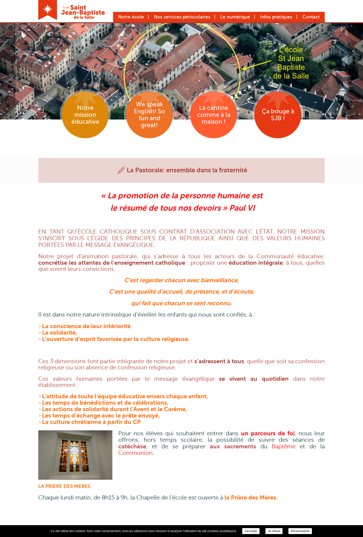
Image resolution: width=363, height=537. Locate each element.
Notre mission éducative (85, 114)
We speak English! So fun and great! (149, 115)
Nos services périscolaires (182, 17)
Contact (311, 17)
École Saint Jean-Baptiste (71, 10)
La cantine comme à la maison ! (213, 114)
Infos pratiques (276, 17)
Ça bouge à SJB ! (278, 115)
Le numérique (235, 17)
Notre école (131, 17)
